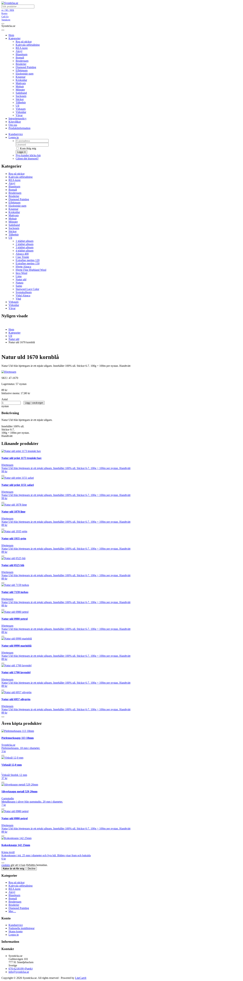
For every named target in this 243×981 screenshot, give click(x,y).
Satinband (21, 92)
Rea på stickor (24, 41)
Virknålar (21, 112)
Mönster (20, 89)
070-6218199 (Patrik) (21, 968)
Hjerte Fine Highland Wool (31, 269)
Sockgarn (21, 96)
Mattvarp (21, 83)
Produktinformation (19, 128)
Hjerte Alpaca (23, 266)
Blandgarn (21, 54)
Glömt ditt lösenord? (27, 158)
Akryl (19, 51)
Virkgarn (21, 108)
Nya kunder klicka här (28, 155)
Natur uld (21, 279)
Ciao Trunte (22, 257)
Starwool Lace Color (27, 289)
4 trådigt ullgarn (24, 250)
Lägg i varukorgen (34, 402)
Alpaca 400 (22, 253)
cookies (5, 865)
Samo (19, 285)
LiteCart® (80, 977)
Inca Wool (21, 273)
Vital (18, 298)
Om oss (13, 124)
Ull (17, 105)
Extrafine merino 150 (27, 263)
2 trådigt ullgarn (24, 244)
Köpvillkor (15, 121)
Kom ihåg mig (27, 148)
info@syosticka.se (19, 971)
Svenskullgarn (24, 292)
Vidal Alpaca (23, 295)
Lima (19, 276)
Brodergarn (22, 60)
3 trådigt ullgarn (24, 247)
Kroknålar (21, 80)
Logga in (14, 137)
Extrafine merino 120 (27, 260)
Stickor (20, 99)
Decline (31, 868)
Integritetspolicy (18, 118)
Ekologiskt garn (24, 73)
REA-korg (22, 47)
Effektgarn (22, 70)
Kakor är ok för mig (13, 868)
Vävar (19, 115)
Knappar (20, 76)
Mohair (20, 86)
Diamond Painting (26, 67)
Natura (19, 282)
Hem (11, 329)
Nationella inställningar (22, 928)
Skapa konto (16, 931)
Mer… (12, 911)
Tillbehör (21, 102)
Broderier (21, 64)
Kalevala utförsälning (28, 44)
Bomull (20, 57)
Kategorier (14, 38)
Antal (4, 399)
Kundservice (16, 134)
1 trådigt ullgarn (24, 240)
